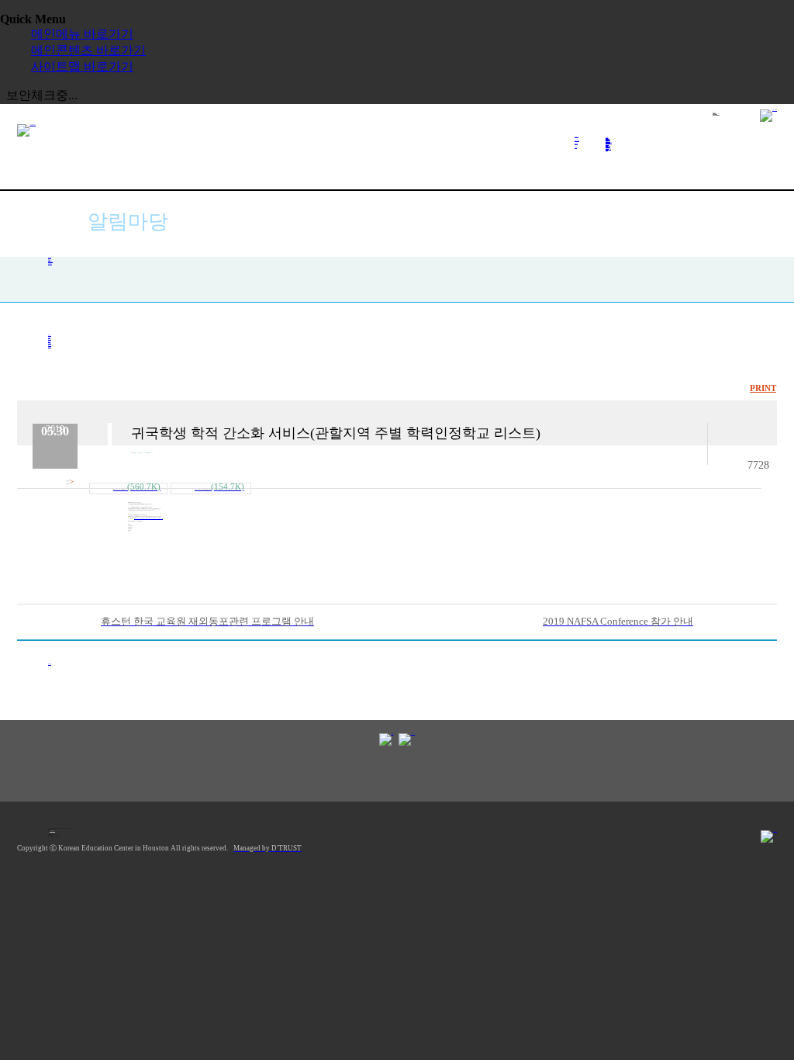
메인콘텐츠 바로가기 (88, 50)
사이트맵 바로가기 (82, 66)
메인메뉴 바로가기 (82, 33)
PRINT (763, 388)
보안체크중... (42, 95)
